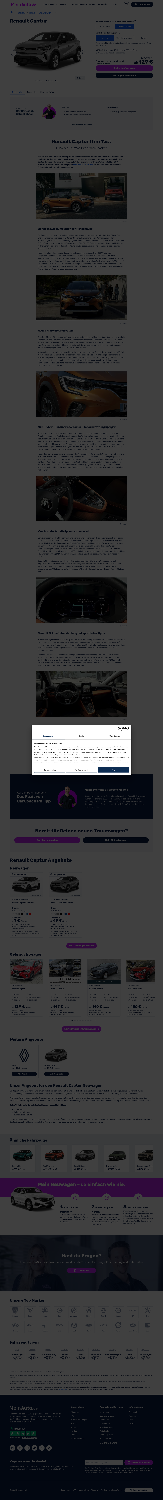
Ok (113, 770)
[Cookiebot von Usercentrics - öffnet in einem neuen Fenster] (119, 728)
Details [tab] (81, 736)
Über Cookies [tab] (114, 736)
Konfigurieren (80, 770)
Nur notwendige (49, 770)
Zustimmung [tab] (48, 736)
